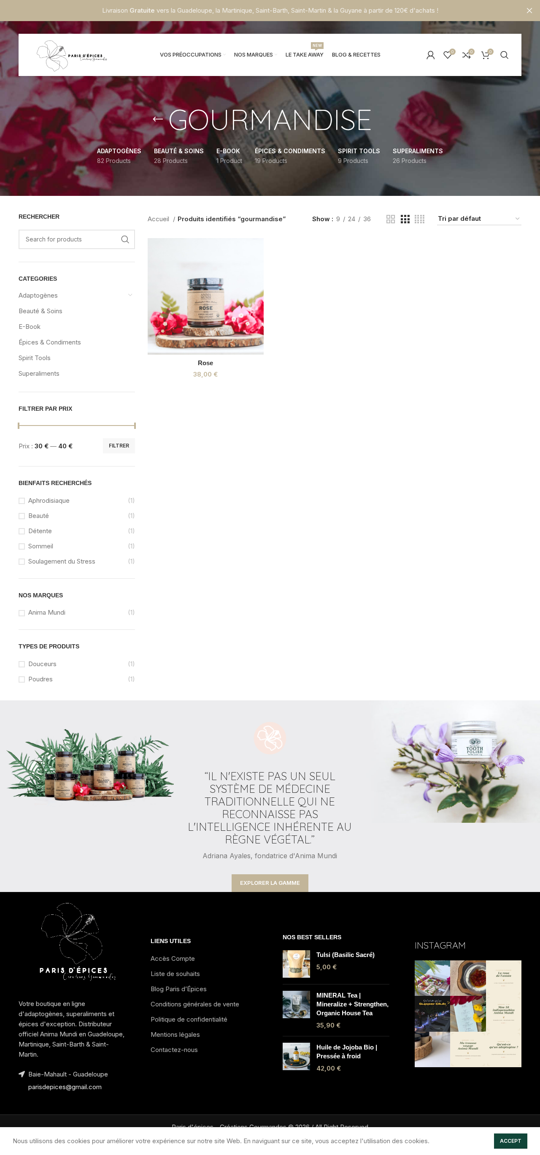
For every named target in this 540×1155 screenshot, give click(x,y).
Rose (205, 362)
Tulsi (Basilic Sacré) (345, 954)
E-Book (29, 327)
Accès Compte (173, 958)
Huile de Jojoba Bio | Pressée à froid (346, 1052)
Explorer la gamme (270, 882)
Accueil (159, 219)
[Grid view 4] (419, 219)
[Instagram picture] (432, 978)
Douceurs (42, 664)
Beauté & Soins (40, 311)
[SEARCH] (125, 239)
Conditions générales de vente (195, 1004)
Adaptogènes (38, 295)
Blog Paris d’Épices (179, 989)
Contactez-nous (174, 1050)
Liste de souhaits (175, 974)
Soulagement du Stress (61, 561)
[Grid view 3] (405, 219)
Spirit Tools (35, 358)
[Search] (504, 54)
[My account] (430, 54)
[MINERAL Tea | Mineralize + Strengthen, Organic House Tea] (296, 1010)
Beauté (38, 516)
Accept (510, 1141)
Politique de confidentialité (189, 1019)
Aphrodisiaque (49, 500)
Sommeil (40, 546)
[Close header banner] (529, 10)
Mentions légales (175, 1034)
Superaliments (39, 373)
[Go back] (157, 119)
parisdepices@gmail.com (65, 1087)
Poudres (40, 679)
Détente (40, 531)
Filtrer (119, 445)
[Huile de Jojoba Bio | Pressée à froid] (296, 1058)
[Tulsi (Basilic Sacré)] (296, 964)
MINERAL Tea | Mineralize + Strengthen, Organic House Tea (352, 1004)
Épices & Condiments (50, 342)
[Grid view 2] (390, 219)
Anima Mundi (46, 612)
